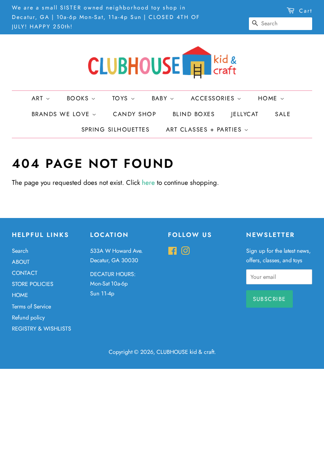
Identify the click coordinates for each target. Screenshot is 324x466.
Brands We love (62, 114)
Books (79, 98)
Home (269, 98)
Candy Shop (134, 114)
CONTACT (25, 273)
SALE (282, 114)
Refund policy (28, 317)
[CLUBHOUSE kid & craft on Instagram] (185, 252)
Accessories (214, 98)
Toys (121, 98)
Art (39, 98)
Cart (305, 11)
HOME (20, 295)
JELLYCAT (245, 114)
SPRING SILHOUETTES (115, 129)
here (148, 182)
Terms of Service (31, 306)
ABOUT (21, 262)
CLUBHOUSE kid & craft (185, 352)
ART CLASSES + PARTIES (205, 129)
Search (20, 251)
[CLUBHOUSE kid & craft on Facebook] (172, 252)
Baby (161, 98)
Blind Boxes (194, 114)
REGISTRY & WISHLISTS (41, 329)
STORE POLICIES (32, 284)
